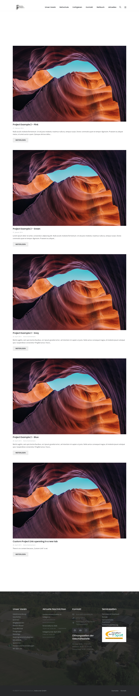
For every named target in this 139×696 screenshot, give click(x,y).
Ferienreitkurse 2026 (50, 626)
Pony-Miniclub (18, 628)
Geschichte (17, 617)
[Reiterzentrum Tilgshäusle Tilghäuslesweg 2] (74, 623)
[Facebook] (74, 630)
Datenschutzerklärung (110, 625)
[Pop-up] (125, 7)
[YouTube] (80, 630)
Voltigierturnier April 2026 (52, 632)
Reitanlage (16, 634)
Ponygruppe (17, 631)
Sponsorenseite (107, 620)
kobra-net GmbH (40, 691)
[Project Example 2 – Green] (69, 188)
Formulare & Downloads (110, 614)
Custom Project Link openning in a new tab (35, 541)
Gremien (16, 620)
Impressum (106, 622)
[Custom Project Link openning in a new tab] (69, 500)
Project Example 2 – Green (26, 228)
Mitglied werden (18, 623)
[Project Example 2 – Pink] (69, 84)
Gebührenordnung (19, 614)
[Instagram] (86, 630)
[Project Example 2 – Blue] (69, 396)
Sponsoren (17, 643)
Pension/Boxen (18, 626)
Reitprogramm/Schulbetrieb (23, 637)
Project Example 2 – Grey (26, 333)
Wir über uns (17, 649)
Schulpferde (17, 640)
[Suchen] (120, 7)
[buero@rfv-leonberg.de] (74, 614)
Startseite (114, 691)
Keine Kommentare (29, 336)
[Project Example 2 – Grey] (69, 292)
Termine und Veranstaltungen (23, 646)
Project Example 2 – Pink (25, 124)
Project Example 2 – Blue (25, 437)
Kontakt (105, 617)
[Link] (20, 7)
